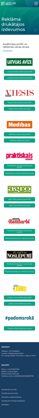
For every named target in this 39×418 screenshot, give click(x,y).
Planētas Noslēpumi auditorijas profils (19, 264)
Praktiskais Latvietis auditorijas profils (19, 166)
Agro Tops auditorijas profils (19, 199)
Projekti (5, 405)
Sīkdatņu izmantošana (11, 397)
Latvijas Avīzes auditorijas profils (19, 72)
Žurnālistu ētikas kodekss (13, 401)
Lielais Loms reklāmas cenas (19, 304)
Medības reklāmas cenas (19, 140)
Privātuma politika (9, 393)
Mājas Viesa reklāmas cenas (20, 109)
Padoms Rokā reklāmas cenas (20, 328)
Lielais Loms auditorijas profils (19, 297)
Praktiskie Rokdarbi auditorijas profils (19, 231)
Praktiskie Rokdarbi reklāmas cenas (19, 238)
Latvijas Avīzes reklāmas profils (19, 78)
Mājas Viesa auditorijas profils (19, 103)
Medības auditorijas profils (19, 134)
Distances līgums (9, 390)
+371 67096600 (14, 351)
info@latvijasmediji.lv (16, 353)
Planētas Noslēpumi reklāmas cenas (19, 271)
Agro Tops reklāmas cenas (19, 205)
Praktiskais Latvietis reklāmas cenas (19, 173)
